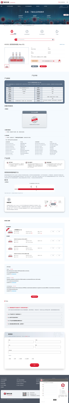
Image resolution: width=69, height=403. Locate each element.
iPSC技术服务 (3, 383)
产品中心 (14, 25)
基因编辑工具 (38, 383)
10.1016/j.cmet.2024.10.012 (13, 289)
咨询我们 (35, 66)
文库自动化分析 (38, 381)
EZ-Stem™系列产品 (20, 385)
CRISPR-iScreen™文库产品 (21, 381)
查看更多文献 (34, 296)
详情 (53, 231)
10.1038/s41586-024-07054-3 (13, 272)
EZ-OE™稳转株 (3, 385)
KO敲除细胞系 (19, 25)
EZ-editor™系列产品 (20, 383)
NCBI (52, 91)
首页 (1, 6)
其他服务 (2, 387)
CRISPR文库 (3, 381)
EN (67, 2)
